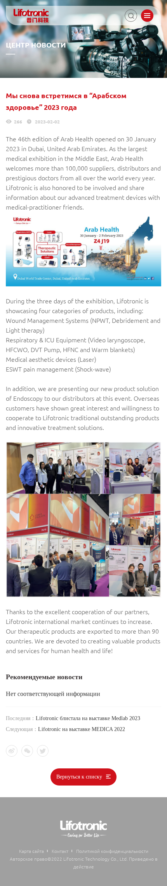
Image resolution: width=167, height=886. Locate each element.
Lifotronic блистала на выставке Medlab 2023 (88, 718)
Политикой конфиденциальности (112, 851)
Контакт (60, 851)
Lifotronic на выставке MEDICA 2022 (81, 729)
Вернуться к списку (79, 777)
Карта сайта (31, 851)
